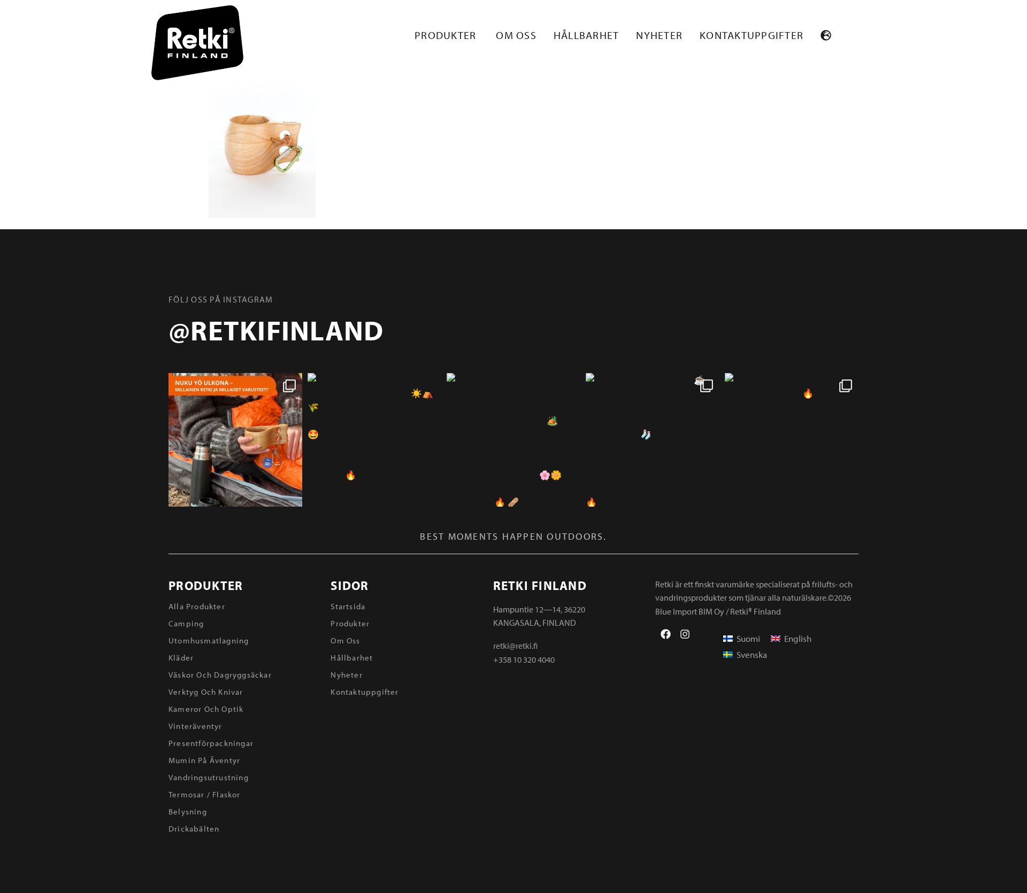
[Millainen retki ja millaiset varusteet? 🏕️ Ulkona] (235, 440)
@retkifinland (276, 329)
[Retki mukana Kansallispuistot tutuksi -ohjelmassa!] (792, 440)
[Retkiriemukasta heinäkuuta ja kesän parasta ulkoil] (374, 440)
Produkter (205, 585)
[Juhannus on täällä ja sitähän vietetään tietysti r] (513, 440)
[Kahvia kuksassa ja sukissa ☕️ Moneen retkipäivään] (652, 440)
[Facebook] (666, 634)
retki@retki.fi (515, 645)
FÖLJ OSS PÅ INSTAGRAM (220, 299)
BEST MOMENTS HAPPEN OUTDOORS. (513, 536)
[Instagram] (685, 634)
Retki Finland (540, 585)
